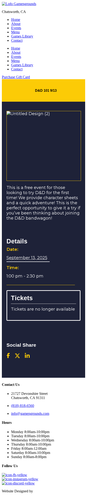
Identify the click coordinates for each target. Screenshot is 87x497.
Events (16, 28)
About (15, 24)
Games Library (22, 36)
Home (15, 20)
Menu (15, 32)
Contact (17, 40)
